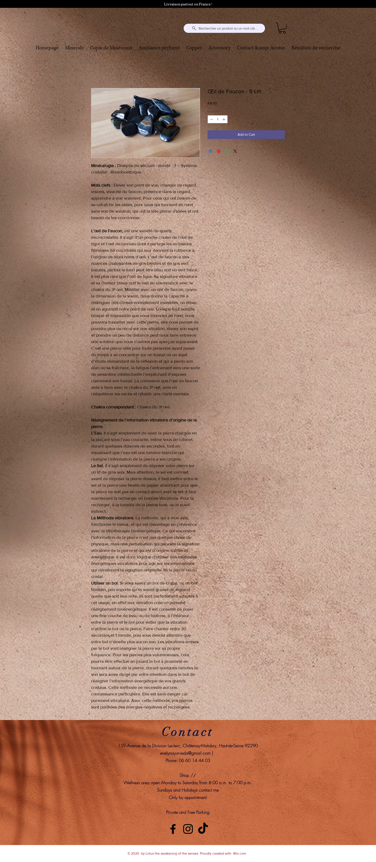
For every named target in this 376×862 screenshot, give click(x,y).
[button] (282, 28)
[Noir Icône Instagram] (188, 829)
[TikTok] (203, 829)
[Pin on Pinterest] (218, 151)
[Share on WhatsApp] (227, 151)
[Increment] (224, 119)
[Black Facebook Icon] (173, 829)
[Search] (290, 28)
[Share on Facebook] (210, 151)
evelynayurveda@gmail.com (185, 753)
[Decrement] (211, 119)
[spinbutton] (218, 119)
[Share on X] (235, 151)
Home (95, 72)
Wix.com (239, 853)
